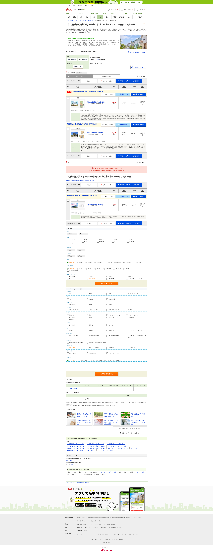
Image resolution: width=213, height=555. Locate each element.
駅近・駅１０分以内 (123, 448)
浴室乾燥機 (131, 317)
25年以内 (128, 262)
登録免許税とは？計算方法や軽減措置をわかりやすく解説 (138, 415)
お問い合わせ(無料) (139, 94)
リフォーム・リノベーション (136, 278)
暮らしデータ (108, 534)
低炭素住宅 (111, 347)
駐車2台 (91, 276)
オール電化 (111, 278)
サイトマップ (115, 539)
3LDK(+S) (101, 241)
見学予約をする (124, 94)
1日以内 (93, 360)
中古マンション (88, 527)
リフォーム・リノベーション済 (106, 450)
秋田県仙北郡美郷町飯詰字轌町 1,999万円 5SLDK (82, 124)
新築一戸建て (97, 527)
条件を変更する (78, 66)
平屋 (70, 299)
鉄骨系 (90, 293)
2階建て (111, 276)
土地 (110, 472)
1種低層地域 (72, 304)
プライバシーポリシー (94, 539)
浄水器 (130, 309)
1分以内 (81, 268)
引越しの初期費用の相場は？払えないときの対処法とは (84, 422)
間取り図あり (111, 448)
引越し (81, 534)
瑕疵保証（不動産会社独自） (76, 342)
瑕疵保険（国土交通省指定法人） (97, 342)
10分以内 (108, 268)
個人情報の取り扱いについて (83, 521)
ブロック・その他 (133, 293)
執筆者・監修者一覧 (129, 534)
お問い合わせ (108, 539)
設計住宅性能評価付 (94, 335)
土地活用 (85, 530)
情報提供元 (128, 517)
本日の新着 (84, 360)
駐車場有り (72, 276)
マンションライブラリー (90, 534)
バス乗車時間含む (73, 270)
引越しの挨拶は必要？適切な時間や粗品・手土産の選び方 (138, 422)
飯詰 (67, 460)
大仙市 (97, 59)
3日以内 (101, 360)
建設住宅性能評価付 (114, 335)
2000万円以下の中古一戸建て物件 (96, 446)
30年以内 (138, 262)
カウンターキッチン (74, 309)
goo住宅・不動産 (69, 517)
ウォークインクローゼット (116, 315)
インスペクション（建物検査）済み (137, 336)
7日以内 (109, 360)
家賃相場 (113, 524)
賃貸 (115, 472)
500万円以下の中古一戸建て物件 (95, 444)
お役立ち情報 (68, 533)
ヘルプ (101, 539)
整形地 (110, 304)
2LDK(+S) (131, 239)
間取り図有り (72, 353)
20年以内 (118, 262)
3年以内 (81, 262)
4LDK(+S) (131, 241)
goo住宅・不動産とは (82, 517)
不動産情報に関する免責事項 (82, 482)
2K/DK (115, 239)
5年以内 (90, 262)
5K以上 (71, 243)
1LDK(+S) (101, 239)
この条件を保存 (139, 67)
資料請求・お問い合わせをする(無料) (129, 81)
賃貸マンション (102, 524)
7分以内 (99, 268)
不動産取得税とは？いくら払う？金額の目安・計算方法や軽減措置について (111, 415)
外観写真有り (92, 353)
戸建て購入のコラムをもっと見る (130, 428)
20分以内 (127, 268)
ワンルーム (72, 239)
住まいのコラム (120, 534)
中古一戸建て (102, 472)
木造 (110, 293)
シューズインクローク (134, 315)
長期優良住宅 (131, 347)
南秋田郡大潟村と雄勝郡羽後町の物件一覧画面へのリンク (80, 180)
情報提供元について (71, 482)
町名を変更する (83, 59)
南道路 (90, 304)
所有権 (71, 330)
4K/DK (115, 241)
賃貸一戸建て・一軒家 (93, 524)
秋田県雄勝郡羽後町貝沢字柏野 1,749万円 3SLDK (82, 195)
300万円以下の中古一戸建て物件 (75, 444)
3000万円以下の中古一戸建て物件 (117, 446)
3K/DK (85, 241)
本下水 (71, 278)
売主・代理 (92, 278)
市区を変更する (72, 59)
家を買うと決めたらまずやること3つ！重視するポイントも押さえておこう (84, 415)
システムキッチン (93, 309)
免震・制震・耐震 (73, 335)
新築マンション (80, 527)
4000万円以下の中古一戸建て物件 (76, 448)
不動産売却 (79, 530)
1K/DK (85, 239)
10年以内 (99, 262)
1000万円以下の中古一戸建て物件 (116, 444)
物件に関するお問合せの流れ (118, 517)
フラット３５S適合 (94, 347)
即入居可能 (80, 450)
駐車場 (108, 524)
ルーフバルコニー (113, 317)
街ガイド (114, 534)
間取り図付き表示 (106, 76)
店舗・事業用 (83, 524)
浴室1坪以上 (72, 319)
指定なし (71, 262)
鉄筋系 (71, 293)
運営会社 (121, 539)
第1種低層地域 (71, 450)
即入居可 (91, 330)
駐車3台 (111, 325)
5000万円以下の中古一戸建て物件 (96, 448)
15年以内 (109, 262)
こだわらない (73, 360)
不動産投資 (113, 527)
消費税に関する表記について (97, 521)
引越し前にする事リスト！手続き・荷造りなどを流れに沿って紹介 (111, 422)
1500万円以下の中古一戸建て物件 (76, 446)
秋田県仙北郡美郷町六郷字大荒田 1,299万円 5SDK (88, 91)
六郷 (71, 460)
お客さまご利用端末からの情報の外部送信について (99, 517)
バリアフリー (112, 330)
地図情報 (137, 534)
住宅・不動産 (140, 472)
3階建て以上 (112, 299)
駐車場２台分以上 (90, 450)
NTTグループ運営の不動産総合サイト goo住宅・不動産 (79, 5)
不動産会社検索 (100, 534)
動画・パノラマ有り (114, 353)
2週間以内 (118, 360)
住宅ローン (119, 527)
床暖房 (90, 317)
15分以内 (118, 268)
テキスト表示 (79, 76)
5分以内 (90, 268)
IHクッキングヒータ (114, 309)
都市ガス (130, 276)
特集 (78, 534)
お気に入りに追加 (107, 81)
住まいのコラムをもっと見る (130, 433)
